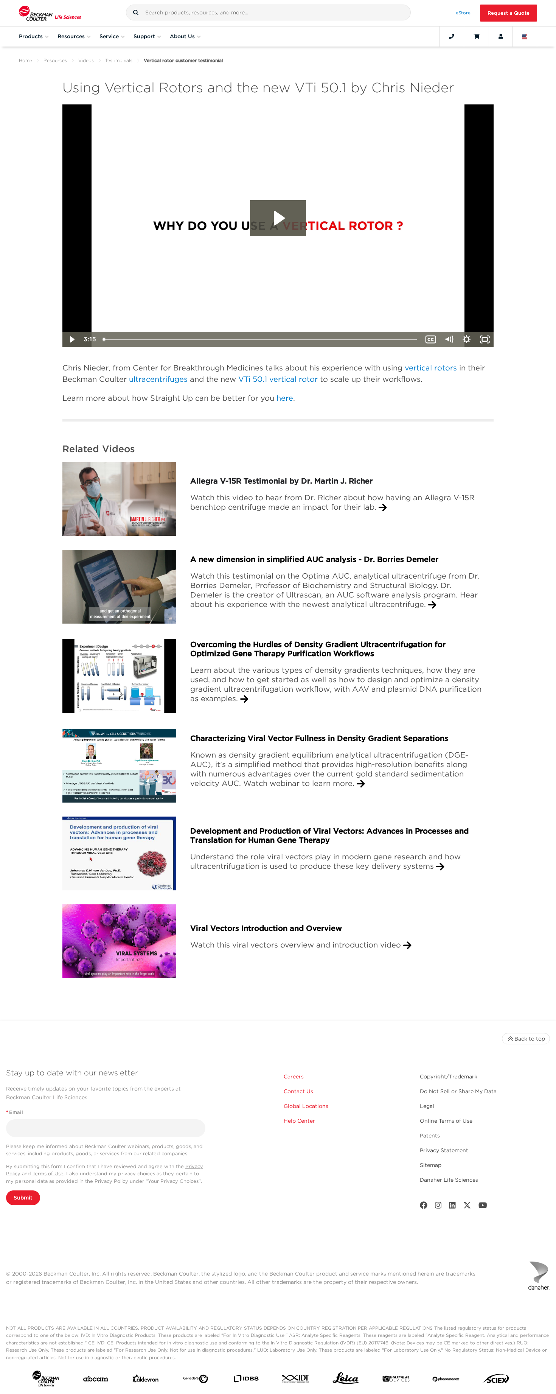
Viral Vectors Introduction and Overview (266, 928)
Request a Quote (509, 13)
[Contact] (452, 36)
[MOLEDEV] (396, 1380)
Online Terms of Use (446, 1121)
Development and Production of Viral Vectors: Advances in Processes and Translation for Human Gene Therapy (329, 835)
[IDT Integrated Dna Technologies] (296, 1380)
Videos (86, 60)
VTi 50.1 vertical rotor (278, 379)
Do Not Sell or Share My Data (458, 1091)
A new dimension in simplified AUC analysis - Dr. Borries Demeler (314, 559)
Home (25, 60)
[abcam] (96, 1380)
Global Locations (306, 1106)
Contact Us (298, 1091)
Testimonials (118, 60)
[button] (136, 12)
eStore (463, 13)
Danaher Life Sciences (449, 1180)
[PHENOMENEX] (446, 1380)
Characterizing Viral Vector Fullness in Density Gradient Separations (319, 738)
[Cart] (476, 36)
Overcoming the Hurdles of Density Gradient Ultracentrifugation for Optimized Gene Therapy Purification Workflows (318, 649)
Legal (427, 1106)
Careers (294, 1077)
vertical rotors (431, 367)
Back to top (529, 1039)
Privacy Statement (444, 1150)
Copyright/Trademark (448, 1077)
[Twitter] (467, 1206)
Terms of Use (48, 1173)
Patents (430, 1136)
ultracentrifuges (158, 379)
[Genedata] (196, 1380)
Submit (23, 1198)
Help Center (299, 1121)
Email (14, 1112)
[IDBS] (246, 1380)
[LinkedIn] (452, 1206)
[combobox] (268, 12)
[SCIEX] (496, 1380)
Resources (55, 60)
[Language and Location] (525, 36)
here (284, 398)
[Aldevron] (146, 1380)
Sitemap (430, 1165)
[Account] (501, 36)
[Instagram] (438, 1206)
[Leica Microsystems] (346, 1380)
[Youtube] (482, 1206)
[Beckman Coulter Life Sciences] (50, 13)
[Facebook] (423, 1206)
